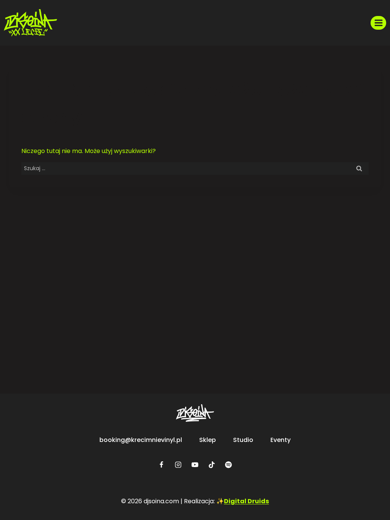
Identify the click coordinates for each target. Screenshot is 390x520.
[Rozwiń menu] (378, 22)
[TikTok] (211, 464)
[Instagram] (178, 464)
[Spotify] (228, 464)
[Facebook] (161, 464)
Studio (243, 439)
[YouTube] (194, 464)
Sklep (207, 439)
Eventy (280, 439)
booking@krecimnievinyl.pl (140, 439)
